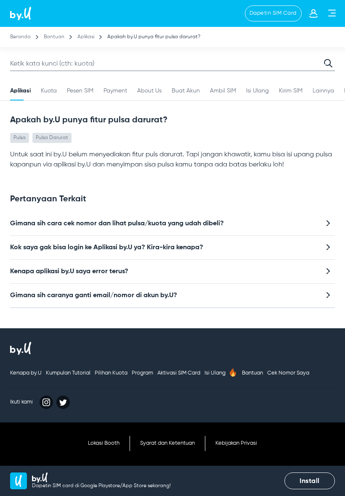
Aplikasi (86, 37)
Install (310, 481)
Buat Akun (186, 91)
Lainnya (323, 91)
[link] (20, 13)
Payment (115, 91)
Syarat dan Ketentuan (167, 443)
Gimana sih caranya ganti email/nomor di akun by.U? (93, 295)
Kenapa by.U (26, 373)
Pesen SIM (80, 91)
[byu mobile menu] (331, 15)
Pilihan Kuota (111, 373)
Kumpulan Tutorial (68, 373)
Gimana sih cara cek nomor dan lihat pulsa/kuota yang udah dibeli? (117, 223)
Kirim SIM (291, 91)
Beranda (20, 37)
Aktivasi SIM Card (178, 373)
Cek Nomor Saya (288, 373)
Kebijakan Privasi (236, 443)
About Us (149, 91)
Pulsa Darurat (52, 137)
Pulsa (19, 137)
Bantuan (54, 37)
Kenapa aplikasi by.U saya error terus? (69, 271)
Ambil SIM (223, 91)
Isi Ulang (257, 91)
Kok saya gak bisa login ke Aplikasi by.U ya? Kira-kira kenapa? (106, 247)
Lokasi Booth (103, 443)
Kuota (49, 91)
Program (142, 373)
